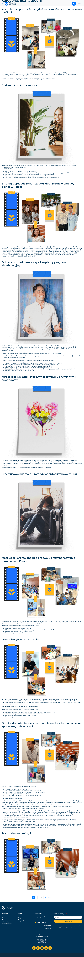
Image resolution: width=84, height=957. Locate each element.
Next (49, 897)
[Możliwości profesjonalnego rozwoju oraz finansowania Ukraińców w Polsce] (42, 591)
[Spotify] (50, 948)
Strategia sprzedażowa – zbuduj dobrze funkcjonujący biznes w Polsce (38, 185)
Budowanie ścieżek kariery (19, 85)
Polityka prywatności (70, 955)
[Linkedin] (42, 948)
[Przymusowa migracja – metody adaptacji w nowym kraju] (42, 514)
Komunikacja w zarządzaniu (20, 639)
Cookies (80, 955)
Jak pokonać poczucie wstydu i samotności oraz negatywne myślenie (42, 11)
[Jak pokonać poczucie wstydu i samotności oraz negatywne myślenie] (42, 43)
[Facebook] (34, 948)
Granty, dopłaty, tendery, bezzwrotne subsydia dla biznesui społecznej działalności (41, 724)
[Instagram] (38, 948)
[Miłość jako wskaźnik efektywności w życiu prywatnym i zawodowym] (42, 420)
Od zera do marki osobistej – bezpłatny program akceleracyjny (34, 263)
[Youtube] (46, 948)
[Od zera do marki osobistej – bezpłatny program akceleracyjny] (42, 306)
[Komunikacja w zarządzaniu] (42, 670)
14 (45, 897)
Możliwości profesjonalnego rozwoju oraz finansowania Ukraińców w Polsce (38, 559)
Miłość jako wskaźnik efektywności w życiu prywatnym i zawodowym (39, 378)
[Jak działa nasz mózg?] (42, 864)
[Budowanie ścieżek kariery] (42, 126)
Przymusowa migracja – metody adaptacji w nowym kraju (40, 474)
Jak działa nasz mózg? (16, 833)
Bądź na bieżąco (60, 914)
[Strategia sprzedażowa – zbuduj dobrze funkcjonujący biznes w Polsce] (42, 217)
